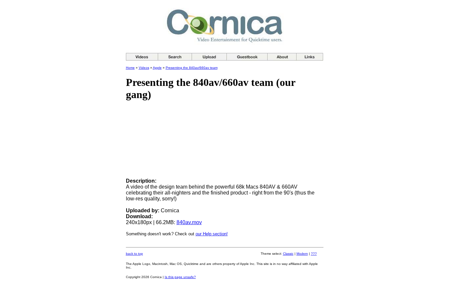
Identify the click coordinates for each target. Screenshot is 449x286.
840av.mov (189, 222)
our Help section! (212, 233)
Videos (144, 67)
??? (314, 253)
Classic (288, 253)
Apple (157, 67)
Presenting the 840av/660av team (192, 67)
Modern (302, 253)
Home (130, 67)
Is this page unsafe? (180, 277)
